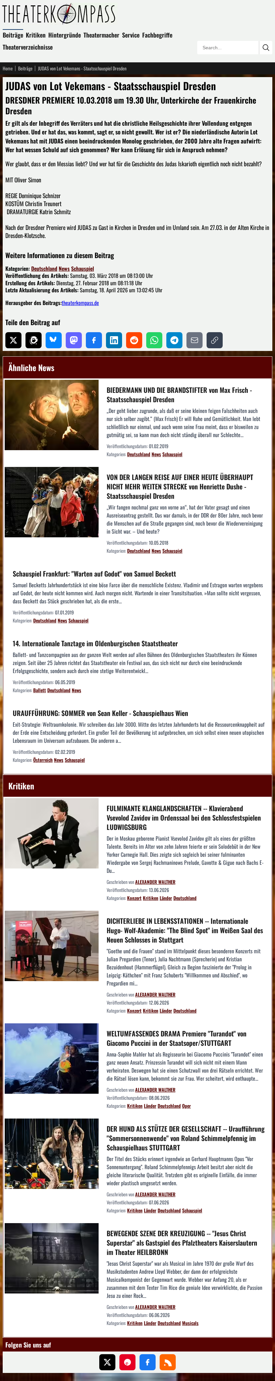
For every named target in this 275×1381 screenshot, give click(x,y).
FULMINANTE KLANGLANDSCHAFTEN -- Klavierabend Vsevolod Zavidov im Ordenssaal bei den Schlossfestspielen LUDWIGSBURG (184, 817)
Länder (166, 897)
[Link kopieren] (215, 340)
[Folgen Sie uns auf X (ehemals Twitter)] (107, 1362)
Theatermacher (101, 35)
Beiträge (13, 35)
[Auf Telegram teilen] (174, 340)
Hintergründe (64, 35)
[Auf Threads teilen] (33, 340)
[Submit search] (265, 47)
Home (8, 68)
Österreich (43, 759)
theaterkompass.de (80, 303)
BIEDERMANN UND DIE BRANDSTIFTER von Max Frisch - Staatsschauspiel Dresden (179, 394)
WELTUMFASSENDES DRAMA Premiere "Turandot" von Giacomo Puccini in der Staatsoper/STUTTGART (176, 1038)
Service (131, 35)
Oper (186, 1105)
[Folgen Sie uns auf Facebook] (148, 1362)
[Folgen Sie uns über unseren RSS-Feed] (168, 1362)
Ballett (39, 690)
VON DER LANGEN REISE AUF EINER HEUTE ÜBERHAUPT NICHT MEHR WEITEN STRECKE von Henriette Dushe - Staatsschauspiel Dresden (180, 486)
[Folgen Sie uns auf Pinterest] (127, 1362)
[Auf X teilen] (13, 340)
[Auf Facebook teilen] (94, 340)
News (64, 268)
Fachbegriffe (157, 35)
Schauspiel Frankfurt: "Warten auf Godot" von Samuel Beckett (94, 573)
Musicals (190, 1322)
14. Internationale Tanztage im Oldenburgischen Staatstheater (95, 643)
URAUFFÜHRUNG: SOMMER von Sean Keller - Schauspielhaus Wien (100, 713)
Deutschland (44, 268)
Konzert (134, 897)
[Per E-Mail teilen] (194, 340)
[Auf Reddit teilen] (134, 340)
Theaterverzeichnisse (28, 47)
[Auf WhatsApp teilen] (154, 340)
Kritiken (36, 35)
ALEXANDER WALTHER (155, 881)
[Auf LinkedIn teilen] (114, 340)
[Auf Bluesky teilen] (54, 340)
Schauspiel (82, 268)
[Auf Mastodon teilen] (74, 340)
